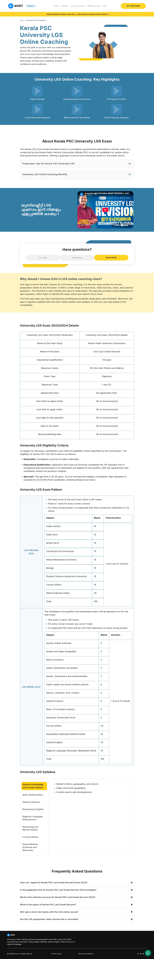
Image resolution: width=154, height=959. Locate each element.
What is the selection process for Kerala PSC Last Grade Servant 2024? (57, 897)
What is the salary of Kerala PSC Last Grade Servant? (48, 904)
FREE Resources (94, 6)
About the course (78, 6)
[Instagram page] (140, 954)
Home (56, 6)
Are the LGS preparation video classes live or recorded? (49, 919)
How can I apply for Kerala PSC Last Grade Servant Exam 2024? (53, 882)
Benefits (64, 6)
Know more (111, 258)
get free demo (133, 6)
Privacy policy (56, 954)
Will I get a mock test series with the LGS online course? (49, 912)
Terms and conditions (85, 954)
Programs (30, 6)
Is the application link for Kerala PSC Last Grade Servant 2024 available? (58, 890)
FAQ (104, 6)
